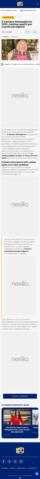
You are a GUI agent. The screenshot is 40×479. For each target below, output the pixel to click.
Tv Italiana (5, 37)
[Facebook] (2, 460)
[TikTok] (20, 460)
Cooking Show (8, 17)
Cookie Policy (32, 468)
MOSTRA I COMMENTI (20, 396)
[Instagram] (14, 460)
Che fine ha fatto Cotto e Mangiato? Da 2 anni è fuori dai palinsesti (17, 430)
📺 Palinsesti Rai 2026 (28, 10)
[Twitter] (8, 460)
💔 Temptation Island (9, 10)
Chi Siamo (5, 468)
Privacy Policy (21, 468)
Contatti (12, 468)
